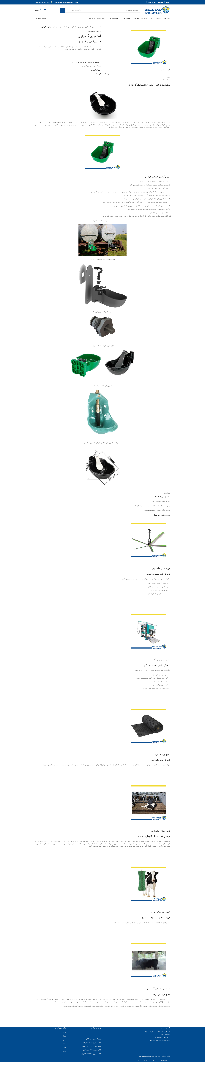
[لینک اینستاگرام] (139, 2)
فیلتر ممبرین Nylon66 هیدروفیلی (90, 1053)
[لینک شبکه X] (141, 2)
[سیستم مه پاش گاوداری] (149, 960)
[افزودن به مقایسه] (167, 564)
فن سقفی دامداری (161, 568)
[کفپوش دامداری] (149, 726)
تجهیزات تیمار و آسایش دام (61, 27)
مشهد (64, 1043)
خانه (99, 27)
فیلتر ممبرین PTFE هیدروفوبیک (91, 1046)
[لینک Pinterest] (134, 2)
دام (73, 27)
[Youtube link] (136, 2)
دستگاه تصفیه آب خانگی (93, 1039)
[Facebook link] (144, 2)
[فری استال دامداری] (149, 802)
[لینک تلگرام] (79, 70)
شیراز (64, 1036)
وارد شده (151, 510)
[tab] (106, 74)
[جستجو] (62, 10)
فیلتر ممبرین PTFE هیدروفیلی (91, 1042)
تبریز (64, 1051)
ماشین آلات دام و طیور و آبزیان (86, 27)
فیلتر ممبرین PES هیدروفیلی (92, 1050)
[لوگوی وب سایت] (157, 10)
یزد (65, 1047)
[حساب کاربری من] (54, 10)
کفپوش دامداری (162, 754)
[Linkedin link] (82, 70)
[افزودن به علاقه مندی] (167, 599)
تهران (64, 1032)
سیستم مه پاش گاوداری (158, 988)
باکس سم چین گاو (161, 659)
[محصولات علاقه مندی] (50, 10)
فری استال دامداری (160, 830)
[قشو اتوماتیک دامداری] (149, 883)
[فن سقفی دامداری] (149, 540)
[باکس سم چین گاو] (149, 631)
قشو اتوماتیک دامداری (159, 912)
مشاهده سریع (167, 607)
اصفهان (64, 1040)
